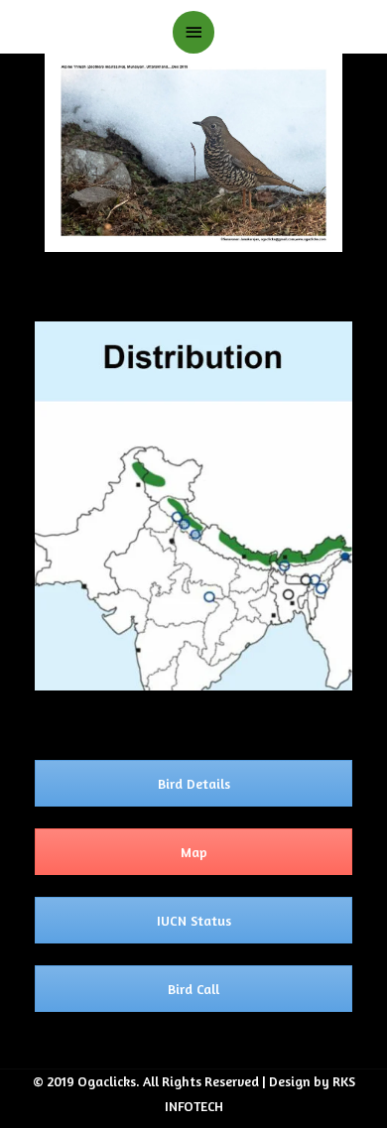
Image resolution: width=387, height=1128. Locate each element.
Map (194, 851)
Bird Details (194, 783)
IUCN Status (194, 920)
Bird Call (193, 988)
